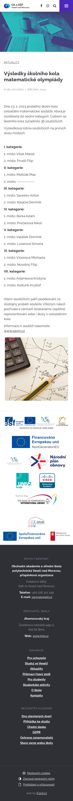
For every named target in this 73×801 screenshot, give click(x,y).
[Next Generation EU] (37, 442)
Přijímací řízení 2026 (36, 674)
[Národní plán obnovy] (47, 461)
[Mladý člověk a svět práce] (36, 422)
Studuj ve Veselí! (36, 663)
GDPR (36, 732)
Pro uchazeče (36, 658)
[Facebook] (41, 6)
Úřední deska (36, 727)
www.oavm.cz (14, 331)
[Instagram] (48, 6)
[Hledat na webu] (55, 6)
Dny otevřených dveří (37, 716)
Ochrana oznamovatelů (36, 737)
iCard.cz (42, 793)
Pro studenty (37, 679)
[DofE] (36, 500)
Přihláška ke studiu (36, 721)
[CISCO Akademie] (47, 481)
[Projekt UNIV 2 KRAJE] (23, 481)
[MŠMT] (15, 461)
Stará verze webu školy (36, 743)
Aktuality (11, 62)
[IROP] (36, 536)
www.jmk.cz (40, 636)
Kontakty (36, 695)
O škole (36, 690)
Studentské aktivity (36, 685)
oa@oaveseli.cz (42, 597)
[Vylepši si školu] (36, 519)
